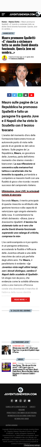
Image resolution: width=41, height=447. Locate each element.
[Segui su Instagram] (20, 400)
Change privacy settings (32, 445)
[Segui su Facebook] (12, 400)
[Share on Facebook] (9, 95)
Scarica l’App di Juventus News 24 (16, 407)
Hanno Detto (14, 22)
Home (4, 22)
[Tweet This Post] (15, 95)
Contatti (32, 407)
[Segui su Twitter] (16, 400)
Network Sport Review (22, 419)
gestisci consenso (11, 425)
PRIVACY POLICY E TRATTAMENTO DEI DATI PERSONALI (22, 413)
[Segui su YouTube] (29, 400)
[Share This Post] (20, 95)
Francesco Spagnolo (17, 58)
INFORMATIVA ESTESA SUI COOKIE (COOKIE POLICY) (22, 416)
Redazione (22, 410)
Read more (19, 300)
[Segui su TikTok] (25, 400)
